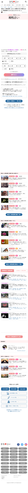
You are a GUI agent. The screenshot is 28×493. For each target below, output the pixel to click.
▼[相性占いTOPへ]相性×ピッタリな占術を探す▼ (14, 107)
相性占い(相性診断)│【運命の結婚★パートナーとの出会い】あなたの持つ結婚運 (17, 251)
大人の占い (5, 459)
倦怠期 (24, 288)
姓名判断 (23, 456)
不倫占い (23, 454)
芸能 (23, 472)
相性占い (23, 448)
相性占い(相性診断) (5, 96)
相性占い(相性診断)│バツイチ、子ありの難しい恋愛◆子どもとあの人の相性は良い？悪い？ (18, 295)
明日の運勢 (13, 389)
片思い (17, 223)
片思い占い (5, 451)
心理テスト (23, 459)
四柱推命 (20, 191)
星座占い (21, 96)
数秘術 (10, 309)
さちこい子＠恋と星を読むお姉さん (17, 308)
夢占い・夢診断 (14, 459)
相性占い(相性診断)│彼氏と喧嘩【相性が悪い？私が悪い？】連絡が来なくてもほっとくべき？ (18, 315)
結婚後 (20, 279)
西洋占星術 (19, 289)
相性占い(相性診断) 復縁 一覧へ (14, 214)
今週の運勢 (22, 389)
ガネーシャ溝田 (11, 289)
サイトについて (4, 475)
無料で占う (14, 74)
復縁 (19, 96)
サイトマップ (16, 477)
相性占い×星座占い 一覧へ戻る (14, 101)
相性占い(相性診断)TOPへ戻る (14, 336)
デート (5, 469)
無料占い (5, 448)
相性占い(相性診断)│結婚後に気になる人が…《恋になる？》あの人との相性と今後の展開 (18, 226)
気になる (23, 279)
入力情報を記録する (14, 71)
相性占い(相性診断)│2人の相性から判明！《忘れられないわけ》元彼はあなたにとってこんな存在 (18, 186)
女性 (5, 61)
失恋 (23, 469)
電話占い (3, 478)
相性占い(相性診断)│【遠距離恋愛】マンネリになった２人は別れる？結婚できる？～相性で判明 (18, 285)
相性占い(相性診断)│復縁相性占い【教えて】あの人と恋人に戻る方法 (17, 194)
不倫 (5, 472)
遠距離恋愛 (21, 288)
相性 (9, 96)
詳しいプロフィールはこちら (21, 350)
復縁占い (5, 456)
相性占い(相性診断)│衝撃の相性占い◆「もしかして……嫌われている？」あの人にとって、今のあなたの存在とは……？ (18, 243)
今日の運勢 (5, 389)
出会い (13, 466)
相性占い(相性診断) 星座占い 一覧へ (14, 264)
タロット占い (13, 456)
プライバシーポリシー (17, 475)
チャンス (20, 307)
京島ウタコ (4, 12)
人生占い (5, 454)
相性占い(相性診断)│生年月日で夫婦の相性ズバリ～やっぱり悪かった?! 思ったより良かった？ (18, 235)
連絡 (20, 317)
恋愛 (16, 255)
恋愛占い (14, 448)
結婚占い (23, 451)
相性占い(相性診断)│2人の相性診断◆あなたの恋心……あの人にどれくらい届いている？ (18, 362)
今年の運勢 (13, 454)
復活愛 (11, 96)
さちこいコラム (5, 466)
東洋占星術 (20, 176)
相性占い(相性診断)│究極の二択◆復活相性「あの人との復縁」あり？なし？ (17, 201)
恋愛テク (14, 469)
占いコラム (13, 472)
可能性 (14, 96)
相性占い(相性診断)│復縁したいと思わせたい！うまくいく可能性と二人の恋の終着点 (17, 208)
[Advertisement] (14, 34)
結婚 (16, 248)
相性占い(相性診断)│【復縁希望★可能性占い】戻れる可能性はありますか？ (17, 179)
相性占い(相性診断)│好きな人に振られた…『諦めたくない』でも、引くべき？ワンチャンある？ (18, 304)
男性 (12, 61)
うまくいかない (23, 317)
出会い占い (13, 451)
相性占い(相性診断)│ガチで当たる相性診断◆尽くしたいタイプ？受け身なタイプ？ (17, 258)
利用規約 (3, 477)
